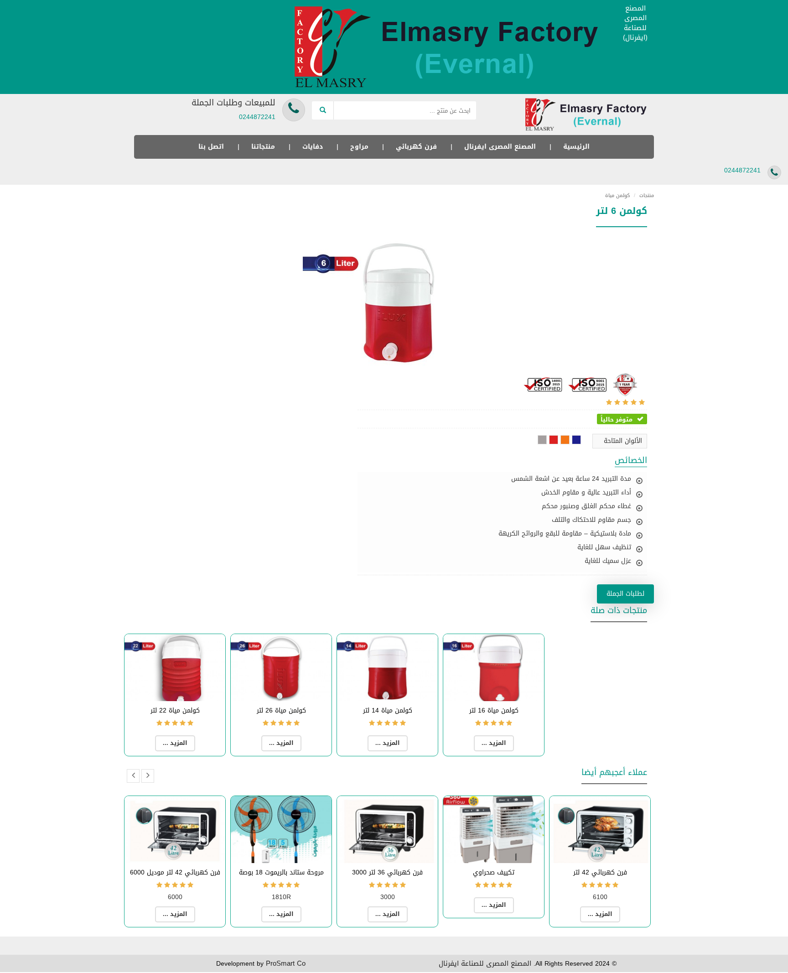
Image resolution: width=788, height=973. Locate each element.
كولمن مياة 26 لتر (281, 710)
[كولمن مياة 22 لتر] (174, 667)
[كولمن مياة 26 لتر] (281, 667)
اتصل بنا (211, 146)
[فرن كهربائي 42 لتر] (600, 829)
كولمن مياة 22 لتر (175, 710)
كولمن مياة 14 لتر (387, 710)
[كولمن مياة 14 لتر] (387, 667)
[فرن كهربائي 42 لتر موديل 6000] (174, 829)
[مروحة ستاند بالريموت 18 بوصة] (281, 829)
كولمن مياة (617, 195)
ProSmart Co (286, 963)
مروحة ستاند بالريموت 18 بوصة (281, 872)
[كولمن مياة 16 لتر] (493, 667)
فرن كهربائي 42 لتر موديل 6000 (175, 872)
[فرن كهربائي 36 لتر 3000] (387, 829)
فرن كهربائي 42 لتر (600, 872)
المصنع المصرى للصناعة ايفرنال (485, 963)
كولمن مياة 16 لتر (493, 710)
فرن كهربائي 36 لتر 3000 (387, 872)
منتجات (644, 195)
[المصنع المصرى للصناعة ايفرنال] (451, 48)
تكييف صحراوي (493, 872)
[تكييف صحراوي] (493, 829)
